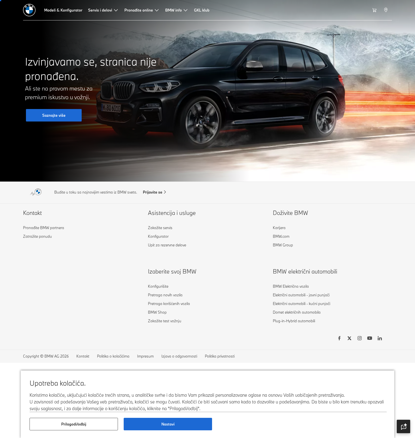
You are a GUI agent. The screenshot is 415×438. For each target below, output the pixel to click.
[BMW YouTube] (369, 338)
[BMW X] (349, 338)
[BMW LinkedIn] (379, 338)
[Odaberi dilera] (386, 10)
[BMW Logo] (29, 10)
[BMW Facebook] (339, 338)
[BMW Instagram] (359, 338)
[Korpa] (375, 10)
